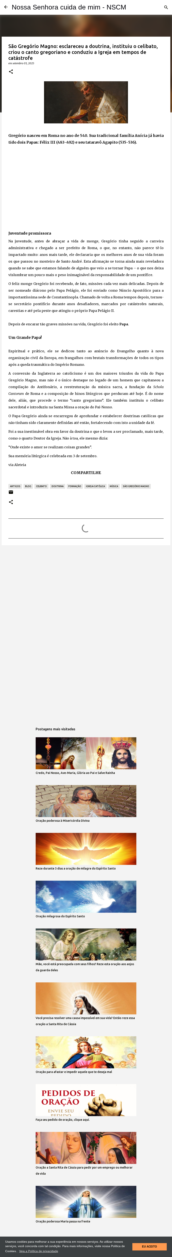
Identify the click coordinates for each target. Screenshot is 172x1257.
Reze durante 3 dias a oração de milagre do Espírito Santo (76, 868)
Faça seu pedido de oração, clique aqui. (63, 1119)
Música (114, 486)
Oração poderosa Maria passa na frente (63, 1221)
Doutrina (58, 486)
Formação (74, 486)
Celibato (41, 486)
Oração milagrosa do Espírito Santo (60, 916)
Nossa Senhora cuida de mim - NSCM (69, 7)
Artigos (15, 486)
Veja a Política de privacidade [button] (38, 1251)
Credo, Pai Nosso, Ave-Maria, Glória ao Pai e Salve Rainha (75, 773)
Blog (28, 486)
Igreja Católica (95, 486)
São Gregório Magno (136, 486)
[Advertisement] (86, 190)
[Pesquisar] (166, 7)
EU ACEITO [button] (149, 1246)
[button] (10, 72)
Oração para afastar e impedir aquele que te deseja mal (74, 1072)
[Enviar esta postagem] (10, 493)
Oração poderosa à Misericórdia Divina (63, 820)
